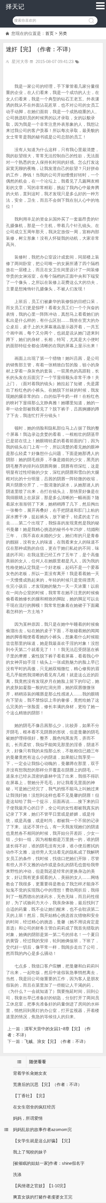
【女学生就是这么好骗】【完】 (42, 1140)
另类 (63, 33)
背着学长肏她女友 (30, 1073)
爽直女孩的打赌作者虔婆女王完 (42, 1197)
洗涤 (17, 1174)
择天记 (15, 6)
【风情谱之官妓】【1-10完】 (40, 1185)
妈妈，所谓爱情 (28, 1118)
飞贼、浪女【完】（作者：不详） (56, 1041)
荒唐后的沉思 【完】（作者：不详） (47, 1084)
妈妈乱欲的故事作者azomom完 (42, 1129)
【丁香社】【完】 (30, 1095)
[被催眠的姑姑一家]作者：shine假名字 (49, 1163)
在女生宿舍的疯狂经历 (34, 1107)
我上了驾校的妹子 (30, 1152)
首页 (49, 33)
